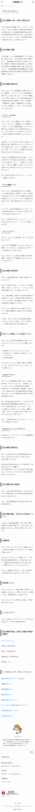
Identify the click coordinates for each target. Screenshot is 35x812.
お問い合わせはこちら (8, 640)
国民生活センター (6, 694)
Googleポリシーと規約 (25, 175)
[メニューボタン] (2, 2)
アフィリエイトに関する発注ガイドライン (14, 705)
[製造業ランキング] (9, 794)
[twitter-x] (17, 803)
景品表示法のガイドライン (9, 700)
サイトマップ (25, 806)
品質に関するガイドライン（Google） (13, 678)
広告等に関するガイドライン (10, 710)
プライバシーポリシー (9, 806)
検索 (31, 752)
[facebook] (15, 803)
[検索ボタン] (33, 2)
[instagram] (19, 803)
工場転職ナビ (17, 2)
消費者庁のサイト (6, 684)
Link (30, 806)
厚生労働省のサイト (7, 689)
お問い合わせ (18, 806)
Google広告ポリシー (7, 716)
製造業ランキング (5, 796)
